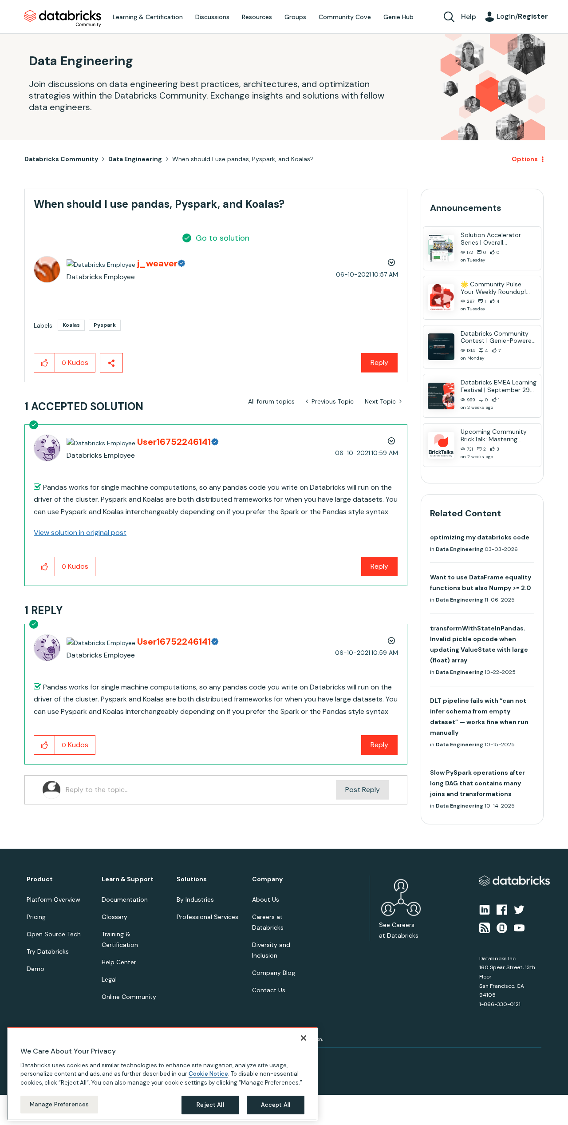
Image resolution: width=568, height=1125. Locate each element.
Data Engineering (135, 159)
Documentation (125, 899)
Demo (35, 969)
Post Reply (362, 789)
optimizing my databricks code (479, 537)
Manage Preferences (59, 1104)
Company (267, 879)
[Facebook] (502, 909)
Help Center (119, 962)
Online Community (129, 997)
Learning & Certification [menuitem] (148, 17)
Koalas (71, 325)
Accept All (275, 1105)
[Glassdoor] (502, 927)
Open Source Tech (54, 934)
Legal (109, 979)
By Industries (195, 899)
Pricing (36, 917)
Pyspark (105, 325)
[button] (44, 362)
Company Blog (273, 973)
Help (468, 16)
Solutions (192, 879)
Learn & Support (128, 879)
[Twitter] (519, 909)
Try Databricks (48, 951)
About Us (265, 899)
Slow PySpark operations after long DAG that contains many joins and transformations (477, 783)
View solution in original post (80, 532)
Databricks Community (63, 19)
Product (40, 879)
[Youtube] (519, 927)
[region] (162, 1074)
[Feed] (484, 927)
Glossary (114, 917)
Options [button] (525, 159)
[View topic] (441, 248)
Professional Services (207, 917)
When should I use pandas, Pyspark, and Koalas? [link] (243, 159)
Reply (379, 362)
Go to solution (222, 238)
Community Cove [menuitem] (345, 17)
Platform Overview (53, 899)
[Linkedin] (484, 909)
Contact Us (268, 990)
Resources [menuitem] (257, 17)
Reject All (210, 1105)
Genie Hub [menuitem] (398, 17)
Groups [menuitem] (295, 17)
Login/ (522, 16)
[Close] (303, 1038)
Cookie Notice (208, 1073)
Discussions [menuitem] (212, 17)
